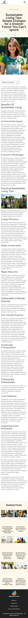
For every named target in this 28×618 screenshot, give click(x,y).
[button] (24, 2)
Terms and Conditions (14, 609)
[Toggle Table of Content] (16, 82)
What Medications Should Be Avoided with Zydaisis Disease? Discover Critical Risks (7, 529)
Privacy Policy (14, 606)
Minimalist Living (14, 9)
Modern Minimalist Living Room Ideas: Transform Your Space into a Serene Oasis (7, 555)
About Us (14, 600)
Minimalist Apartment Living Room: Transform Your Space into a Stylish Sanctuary (21, 581)
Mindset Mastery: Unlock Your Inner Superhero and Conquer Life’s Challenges (21, 555)
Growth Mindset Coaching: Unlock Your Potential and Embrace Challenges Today (7, 581)
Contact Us (14, 603)
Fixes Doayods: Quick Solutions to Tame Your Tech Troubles (20, 529)
